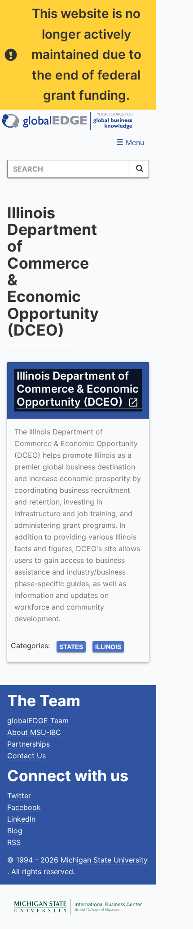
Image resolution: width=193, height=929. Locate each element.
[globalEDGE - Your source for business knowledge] (67, 121)
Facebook (24, 807)
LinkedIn (21, 818)
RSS (14, 842)
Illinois (108, 646)
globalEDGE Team (38, 720)
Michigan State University (104, 859)
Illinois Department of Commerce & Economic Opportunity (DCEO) (78, 388)
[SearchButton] (139, 169)
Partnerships (28, 743)
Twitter (19, 795)
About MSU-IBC (34, 732)
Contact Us (26, 755)
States (71, 646)
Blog (14, 830)
